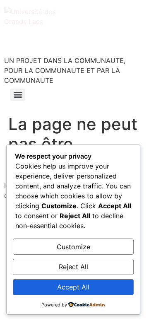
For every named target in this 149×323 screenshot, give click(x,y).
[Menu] (17, 95)
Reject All (73, 267)
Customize (73, 247)
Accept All (73, 287)
